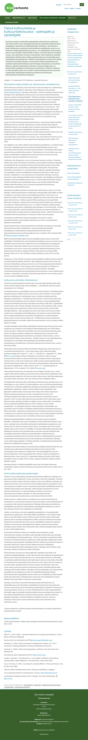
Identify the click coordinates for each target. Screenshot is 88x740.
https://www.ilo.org (39, 655)
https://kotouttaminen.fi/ (48, 673)
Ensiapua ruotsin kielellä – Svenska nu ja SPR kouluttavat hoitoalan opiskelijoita (75, 108)
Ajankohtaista (32, 18)
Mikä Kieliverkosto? (19, 18)
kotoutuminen (37, 685)
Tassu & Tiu (72, 18)
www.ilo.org (40, 368)
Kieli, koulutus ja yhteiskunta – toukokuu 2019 (74, 73)
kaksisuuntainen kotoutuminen (22, 687)
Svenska (78, 8)
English (72, 8)
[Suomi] (17, 8)
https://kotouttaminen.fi (13, 92)
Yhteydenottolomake (44, 698)
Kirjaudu (58, 5)
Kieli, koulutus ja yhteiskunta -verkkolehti (52, 18)
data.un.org (10, 356)
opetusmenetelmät (9, 687)
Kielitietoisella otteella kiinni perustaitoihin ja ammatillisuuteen (74, 80)
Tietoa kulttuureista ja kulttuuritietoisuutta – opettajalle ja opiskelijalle (75, 99)
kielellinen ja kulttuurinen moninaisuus (51, 685)
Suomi (66, 8)
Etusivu (7, 18)
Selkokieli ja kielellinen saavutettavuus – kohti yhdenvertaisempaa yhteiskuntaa (74, 89)
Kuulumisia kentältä (11, 22)
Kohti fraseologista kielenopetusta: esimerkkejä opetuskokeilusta (73, 141)
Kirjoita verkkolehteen (73, 173)
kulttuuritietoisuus (28, 685)
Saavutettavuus (44, 734)
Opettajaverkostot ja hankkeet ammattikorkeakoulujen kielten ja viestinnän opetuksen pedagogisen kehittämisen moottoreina (75, 154)
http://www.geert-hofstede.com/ (17, 235)
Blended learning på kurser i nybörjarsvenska (75, 133)
